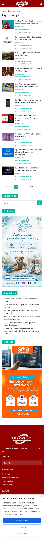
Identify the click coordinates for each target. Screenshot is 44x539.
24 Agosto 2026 (21, 32)
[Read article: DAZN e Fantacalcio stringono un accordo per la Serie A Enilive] (8, 171)
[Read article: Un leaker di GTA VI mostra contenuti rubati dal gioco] (8, 137)
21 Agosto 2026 (21, 48)
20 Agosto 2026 (21, 129)
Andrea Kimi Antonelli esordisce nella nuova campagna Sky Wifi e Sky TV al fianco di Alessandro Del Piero (22, 331)
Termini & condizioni (11, 477)
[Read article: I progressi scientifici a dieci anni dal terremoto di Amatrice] (8, 40)
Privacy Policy (7, 481)
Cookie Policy (7, 484)
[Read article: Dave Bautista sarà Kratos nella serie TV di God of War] (8, 71)
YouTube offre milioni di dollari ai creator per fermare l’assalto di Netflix (26, 118)
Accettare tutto (22, 520)
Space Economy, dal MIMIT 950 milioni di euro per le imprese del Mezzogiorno (28, 152)
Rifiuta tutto (22, 534)
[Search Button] (41, 3)
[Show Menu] (3, 3)
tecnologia (16, 11)
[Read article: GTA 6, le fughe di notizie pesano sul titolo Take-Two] (8, 55)
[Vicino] (41, 496)
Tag (9, 11)
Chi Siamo (6, 474)
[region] (22, 516)
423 (31, 187)
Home (4, 11)
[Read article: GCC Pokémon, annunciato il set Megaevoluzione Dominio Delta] (8, 87)
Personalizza (22, 527)
